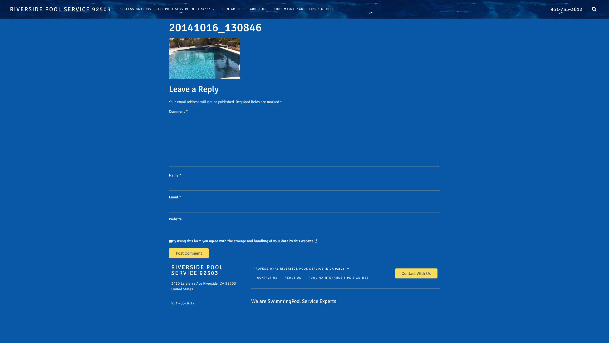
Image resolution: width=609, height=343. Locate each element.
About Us (258, 9)
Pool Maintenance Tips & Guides (304, 9)
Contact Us (232, 9)
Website (175, 219)
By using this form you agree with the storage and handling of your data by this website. (244, 241)
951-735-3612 (566, 9)
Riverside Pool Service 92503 (60, 9)
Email (175, 197)
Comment (178, 111)
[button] (594, 9)
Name (175, 175)
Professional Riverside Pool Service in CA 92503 (165, 9)
